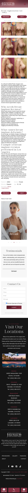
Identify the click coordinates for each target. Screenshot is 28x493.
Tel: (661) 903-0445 (14, 403)
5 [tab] (19, 242)
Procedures (6, 456)
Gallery (14, 456)
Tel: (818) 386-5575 (14, 389)
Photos (4, 491)
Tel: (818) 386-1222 (14, 378)
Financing (23, 456)
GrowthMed (19, 478)
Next (22, 16)
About (4, 458)
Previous (6, 16)
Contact (23, 458)
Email (24, 491)
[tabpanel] (14, 221)
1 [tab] (8, 242)
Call (14, 491)
